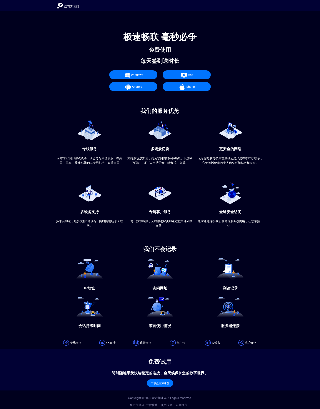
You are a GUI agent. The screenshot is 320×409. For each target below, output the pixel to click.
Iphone (190, 86)
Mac (190, 75)
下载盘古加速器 (160, 383)
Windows (137, 75)
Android (137, 86)
